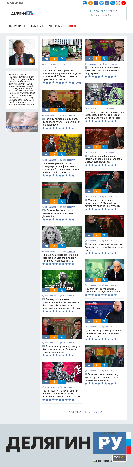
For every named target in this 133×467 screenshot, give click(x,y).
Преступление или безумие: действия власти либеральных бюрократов (102, 70)
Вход (96, 11)
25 (101, 412)
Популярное (17, 26)
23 (93, 412)
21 (85, 412)
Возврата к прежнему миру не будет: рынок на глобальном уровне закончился (61, 349)
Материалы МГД (49, 67)
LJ (62, 59)
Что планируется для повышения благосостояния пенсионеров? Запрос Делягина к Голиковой (104, 115)
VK (46, 59)
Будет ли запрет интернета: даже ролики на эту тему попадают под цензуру (104, 333)
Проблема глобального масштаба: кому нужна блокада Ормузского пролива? (103, 159)
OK (54, 59)
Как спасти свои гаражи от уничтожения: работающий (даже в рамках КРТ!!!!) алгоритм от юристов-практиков (61, 75)
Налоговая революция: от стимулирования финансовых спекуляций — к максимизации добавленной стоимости (60, 168)
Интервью (55, 26)
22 (89, 412)
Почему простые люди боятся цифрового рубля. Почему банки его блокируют (61, 122)
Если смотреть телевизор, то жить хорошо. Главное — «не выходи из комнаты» (103, 377)
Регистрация (111, 11)
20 (80, 412)
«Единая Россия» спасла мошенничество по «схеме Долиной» (57, 213)
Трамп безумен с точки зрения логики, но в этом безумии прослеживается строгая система (61, 393)
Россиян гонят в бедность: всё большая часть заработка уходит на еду (104, 247)
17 (69, 412)
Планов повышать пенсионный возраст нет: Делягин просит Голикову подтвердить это (60, 257)
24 (97, 412)
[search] (92, 15)
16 (65, 412)
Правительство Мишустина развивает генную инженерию (102, 290)
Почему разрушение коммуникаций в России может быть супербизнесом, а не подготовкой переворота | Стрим (61, 304)
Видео (72, 26)
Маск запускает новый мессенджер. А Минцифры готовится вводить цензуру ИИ (103, 203)
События (37, 26)
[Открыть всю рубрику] (22, 122)
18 (72, 412)
